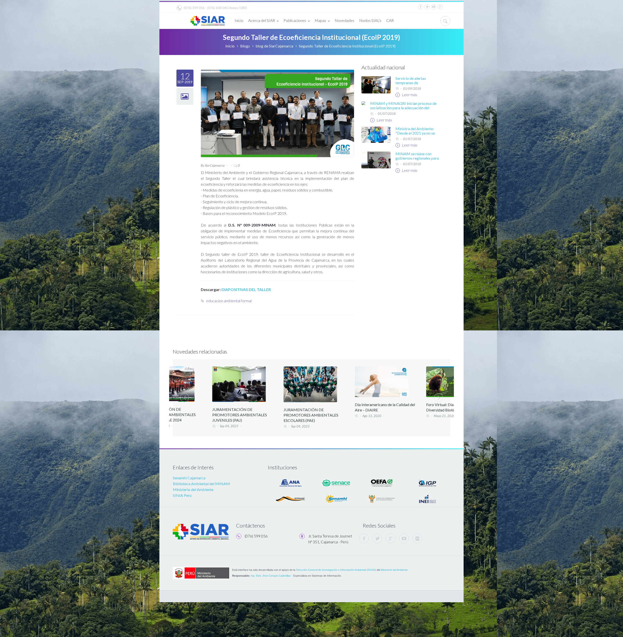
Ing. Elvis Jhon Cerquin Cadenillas (271, 575)
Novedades (344, 20)
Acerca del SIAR (261, 20)
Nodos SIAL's (370, 20)
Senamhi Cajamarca (189, 477)
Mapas (320, 20)
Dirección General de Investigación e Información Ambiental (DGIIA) (336, 569)
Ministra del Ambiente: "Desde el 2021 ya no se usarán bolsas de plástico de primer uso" (416, 135)
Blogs (245, 46)
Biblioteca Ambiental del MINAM (201, 483)
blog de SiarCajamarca (274, 46)
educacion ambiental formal (229, 300)
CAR (390, 20)
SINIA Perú (182, 495)
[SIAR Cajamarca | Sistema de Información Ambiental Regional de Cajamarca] (208, 19)
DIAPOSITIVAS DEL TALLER (246, 289)
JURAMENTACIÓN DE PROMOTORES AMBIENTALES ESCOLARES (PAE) (272, 415)
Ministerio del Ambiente (193, 489)
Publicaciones (295, 20)
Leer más (409, 94)
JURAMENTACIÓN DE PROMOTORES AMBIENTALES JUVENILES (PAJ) (200, 414)
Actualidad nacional (383, 67)
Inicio (239, 20)
